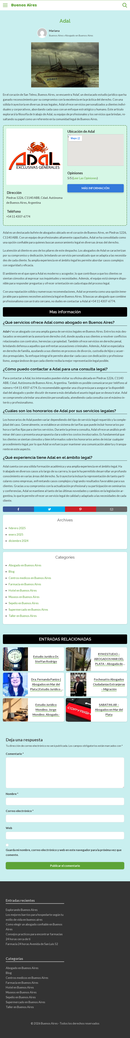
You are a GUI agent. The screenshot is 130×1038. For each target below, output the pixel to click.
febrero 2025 (17, 528)
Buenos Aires (24, 5)
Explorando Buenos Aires (22, 910)
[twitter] (49, 509)
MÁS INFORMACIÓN (95, 188)
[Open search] (124, 5)
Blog (12, 571)
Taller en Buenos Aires (23, 616)
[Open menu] (5, 5)
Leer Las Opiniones (85, 178)
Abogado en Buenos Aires (79, 35)
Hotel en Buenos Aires (23, 590)
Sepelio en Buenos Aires (24, 603)
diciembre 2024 (18, 540)
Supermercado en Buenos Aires (28, 609)
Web (9, 828)
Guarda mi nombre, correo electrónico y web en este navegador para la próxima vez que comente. (64, 852)
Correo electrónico (20, 811)
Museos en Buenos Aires (24, 597)
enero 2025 (16, 534)
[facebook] (18, 509)
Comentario (15, 754)
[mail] (111, 509)
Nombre (12, 794)
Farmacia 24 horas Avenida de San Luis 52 (32, 944)
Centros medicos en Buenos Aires (30, 578)
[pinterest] (80, 509)
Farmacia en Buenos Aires (25, 584)
